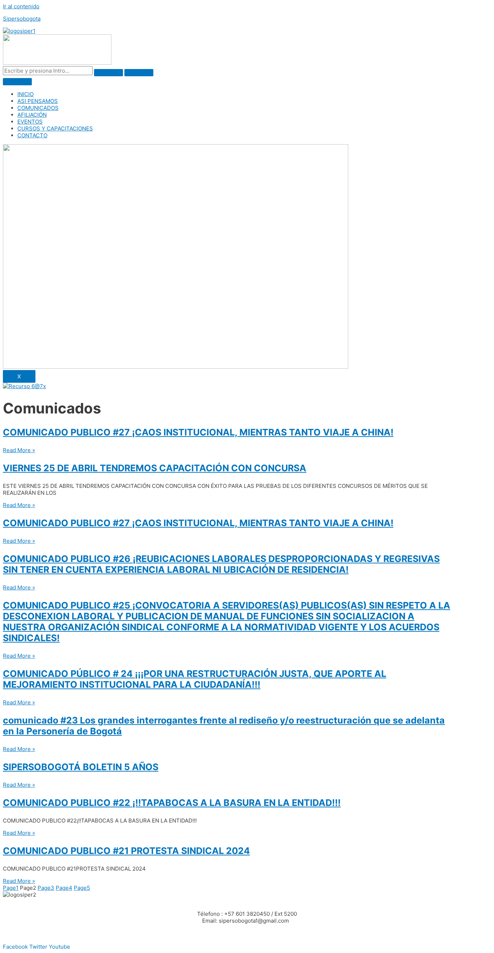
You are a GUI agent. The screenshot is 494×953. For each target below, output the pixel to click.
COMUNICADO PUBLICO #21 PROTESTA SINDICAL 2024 (126, 850)
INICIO (25, 94)
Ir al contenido (21, 6)
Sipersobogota (22, 18)
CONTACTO (32, 135)
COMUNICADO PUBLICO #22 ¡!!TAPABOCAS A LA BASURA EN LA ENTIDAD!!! (172, 802)
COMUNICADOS (38, 107)
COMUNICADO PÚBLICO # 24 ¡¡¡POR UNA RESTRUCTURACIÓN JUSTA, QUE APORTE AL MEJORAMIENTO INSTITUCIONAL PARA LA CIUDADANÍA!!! (194, 679)
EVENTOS (30, 121)
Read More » (19, 450)
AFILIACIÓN (32, 114)
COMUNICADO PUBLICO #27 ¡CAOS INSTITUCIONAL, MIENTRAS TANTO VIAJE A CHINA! (198, 432)
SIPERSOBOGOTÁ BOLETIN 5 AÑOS (80, 766)
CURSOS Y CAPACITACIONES (55, 128)
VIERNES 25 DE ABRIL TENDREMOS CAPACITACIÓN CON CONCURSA (154, 468)
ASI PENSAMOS (37, 101)
